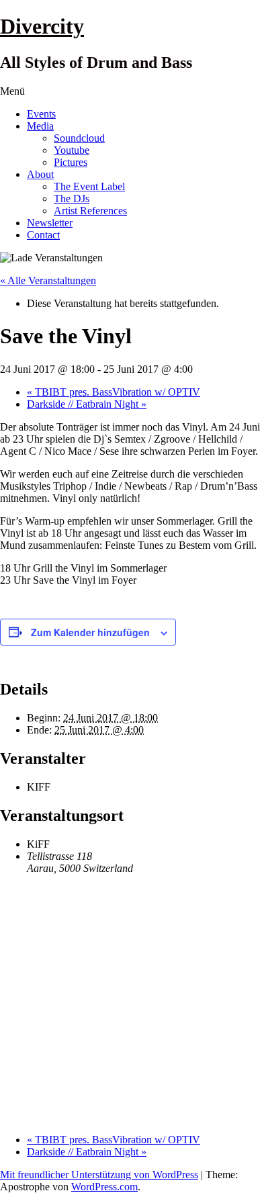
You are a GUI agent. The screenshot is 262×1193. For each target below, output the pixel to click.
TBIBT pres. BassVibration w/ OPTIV (113, 392)
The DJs (71, 198)
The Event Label (89, 186)
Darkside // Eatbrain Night (86, 404)
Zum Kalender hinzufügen (90, 632)
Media (40, 126)
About (40, 174)
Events (41, 114)
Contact (43, 234)
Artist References (90, 210)
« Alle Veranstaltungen (48, 280)
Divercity (42, 26)
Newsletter (50, 222)
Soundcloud (79, 138)
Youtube (71, 150)
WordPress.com (104, 1186)
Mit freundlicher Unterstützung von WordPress (99, 1174)
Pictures (70, 162)
